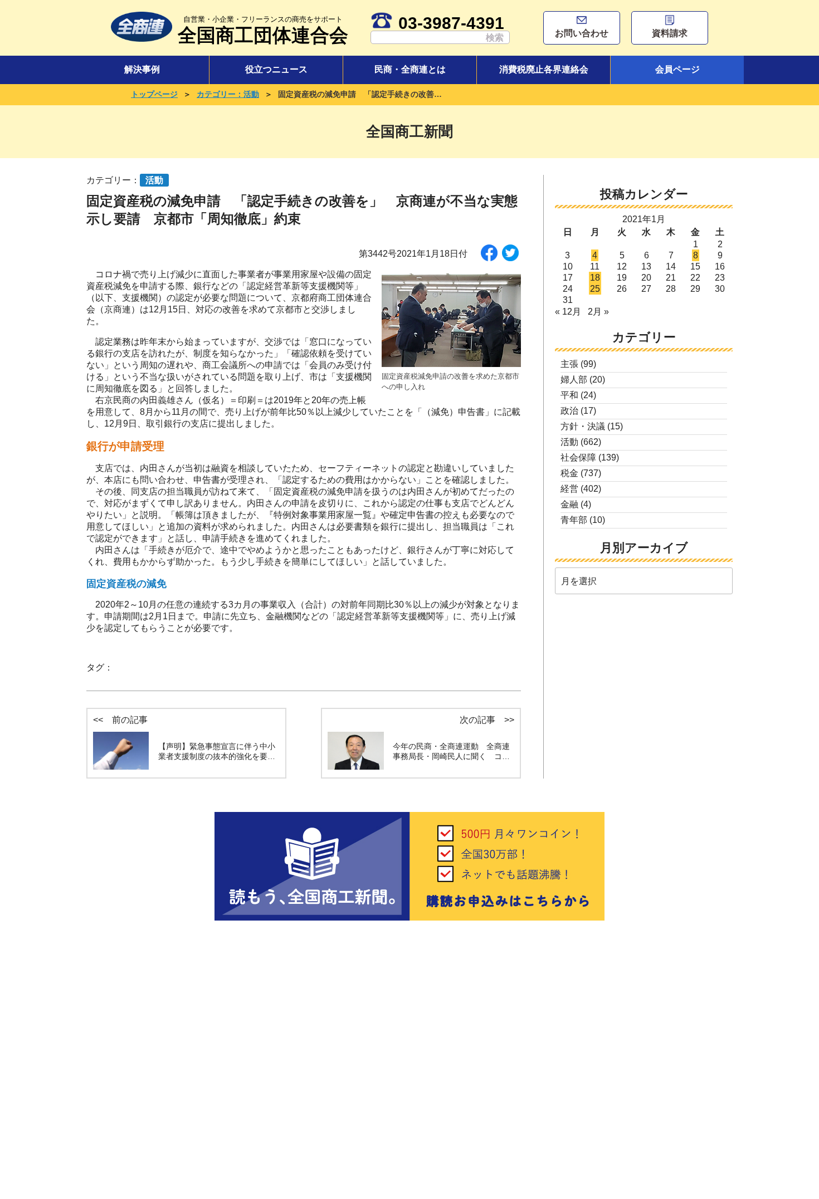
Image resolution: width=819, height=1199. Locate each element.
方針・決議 (582, 426)
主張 (569, 364)
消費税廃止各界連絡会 (543, 69)
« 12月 (568, 311)
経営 (569, 488)
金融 (569, 504)
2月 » (598, 311)
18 (595, 277)
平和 (569, 395)
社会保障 (578, 457)
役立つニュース (276, 69)
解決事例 (142, 69)
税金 (569, 473)
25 (595, 288)
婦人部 (573, 379)
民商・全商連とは (410, 69)
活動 (569, 442)
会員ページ (677, 69)
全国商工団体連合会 (263, 30)
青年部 (573, 520)
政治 (569, 410)
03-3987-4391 (451, 22)
